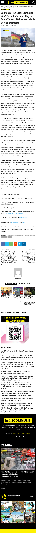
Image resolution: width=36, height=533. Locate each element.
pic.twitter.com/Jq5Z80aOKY (14, 213)
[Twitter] (7, 244)
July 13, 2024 (23, 217)
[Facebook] (3, 244)
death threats (20, 235)
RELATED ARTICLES (11, 284)
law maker (4, 237)
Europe (27, 235)
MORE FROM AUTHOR (24, 284)
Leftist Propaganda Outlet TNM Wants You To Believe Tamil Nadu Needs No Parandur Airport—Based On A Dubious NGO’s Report (18, 298)
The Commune (6, 25)
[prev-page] (17, 307)
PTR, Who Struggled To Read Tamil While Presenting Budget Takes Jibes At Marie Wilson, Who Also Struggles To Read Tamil (17, 410)
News (6, 6)
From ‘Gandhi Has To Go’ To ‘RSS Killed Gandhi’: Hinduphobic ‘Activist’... (17, 473)
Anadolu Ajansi (15, 222)
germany (32, 235)
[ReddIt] (15, 244)
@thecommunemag (14, 495)
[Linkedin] (24, 244)
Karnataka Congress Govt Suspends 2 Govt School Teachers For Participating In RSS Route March (16, 404)
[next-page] (19, 307)
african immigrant (10, 235)
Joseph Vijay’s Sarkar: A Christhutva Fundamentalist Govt (17, 352)
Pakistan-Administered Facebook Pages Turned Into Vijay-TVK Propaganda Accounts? (17, 399)
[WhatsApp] (11, 244)
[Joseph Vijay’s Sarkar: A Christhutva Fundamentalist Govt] (6, 291)
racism (10, 237)
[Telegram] (20, 244)
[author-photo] (18, 272)
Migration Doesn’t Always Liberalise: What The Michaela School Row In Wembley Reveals (15, 372)
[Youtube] (23, 437)
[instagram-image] (6, 506)
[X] (20, 437)
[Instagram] (16, 437)
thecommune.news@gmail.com (21, 433)
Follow (32, 496)
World (7, 9)
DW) (23, 222)
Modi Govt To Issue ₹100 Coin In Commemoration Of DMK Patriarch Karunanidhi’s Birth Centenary (28, 257)
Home (2, 6)
